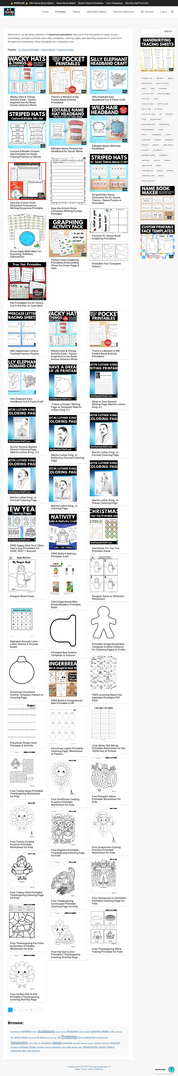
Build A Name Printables (90, 3)
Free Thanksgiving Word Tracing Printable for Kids (107, 950)
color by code (84, 1032)
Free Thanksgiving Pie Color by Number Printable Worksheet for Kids (27, 946)
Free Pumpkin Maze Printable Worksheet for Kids (106, 799)
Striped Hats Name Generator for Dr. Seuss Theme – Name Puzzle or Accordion (107, 198)
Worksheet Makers (96, 11)
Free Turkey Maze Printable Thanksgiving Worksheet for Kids (26, 793)
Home (45, 11)
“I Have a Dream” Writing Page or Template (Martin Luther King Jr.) (66, 407)
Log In (163, 11)
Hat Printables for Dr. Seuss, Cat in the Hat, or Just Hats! (27, 304)
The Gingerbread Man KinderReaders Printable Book (66, 604)
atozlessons (46, 1031)
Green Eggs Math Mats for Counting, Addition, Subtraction (25, 254)
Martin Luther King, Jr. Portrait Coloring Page (105, 453)
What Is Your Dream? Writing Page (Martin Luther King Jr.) (108, 404)
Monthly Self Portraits (137, 3)
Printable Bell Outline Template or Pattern (64, 654)
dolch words (21, 1037)
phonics (90, 1043)
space (80, 1047)
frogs (80, 1037)
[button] (164, 1069)
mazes (31, 1043)
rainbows (48, 1047)
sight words (72, 1047)
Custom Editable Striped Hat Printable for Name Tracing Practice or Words (25, 154)
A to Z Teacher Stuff (100, 1067)
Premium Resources (123, 11)
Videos (76, 11)
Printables (60, 11)
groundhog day (102, 1037)
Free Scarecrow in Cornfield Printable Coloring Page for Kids (109, 901)
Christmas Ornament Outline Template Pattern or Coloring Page (27, 695)
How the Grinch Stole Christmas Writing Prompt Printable (66, 211)
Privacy (84, 1069)
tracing (102, 1047)
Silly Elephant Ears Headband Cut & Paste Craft (108, 98)
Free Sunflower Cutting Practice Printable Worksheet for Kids (65, 802)
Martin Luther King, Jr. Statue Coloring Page (105, 501)
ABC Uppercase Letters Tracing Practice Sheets (24, 352)
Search (168, 31)
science (56, 1047)
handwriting (19, 1042)
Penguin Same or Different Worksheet (108, 597)
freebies (69, 1036)
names (57, 1042)
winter (161, 175)
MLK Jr (37, 1043)
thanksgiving (90, 1046)
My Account (147, 11)
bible (152, 88)
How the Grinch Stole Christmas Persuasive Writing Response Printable (26, 205)
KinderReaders (148, 129)
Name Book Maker (66, 3)
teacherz (72, 1067)
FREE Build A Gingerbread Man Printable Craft (66, 702)
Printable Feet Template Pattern (106, 265)
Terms (90, 1069)
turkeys (110, 1047)
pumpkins (40, 1047)
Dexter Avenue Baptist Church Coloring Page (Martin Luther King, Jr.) (24, 449)
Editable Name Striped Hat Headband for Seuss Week (67, 150)
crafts (112, 1031)
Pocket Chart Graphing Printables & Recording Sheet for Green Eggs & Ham (65, 263)
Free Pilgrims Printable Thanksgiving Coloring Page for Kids (68, 853)
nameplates (46, 1043)
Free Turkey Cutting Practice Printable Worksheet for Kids (22, 844)
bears (144, 88)
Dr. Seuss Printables (28, 49)
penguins (84, 1043)
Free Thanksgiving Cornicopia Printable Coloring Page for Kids (64, 903)
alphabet (26, 1031)
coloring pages (99, 1031)
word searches (33, 1051)
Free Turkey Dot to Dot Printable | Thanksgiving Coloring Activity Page (24, 997)
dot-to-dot (32, 1038)
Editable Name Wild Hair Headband (106, 147)
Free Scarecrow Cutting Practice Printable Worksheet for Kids (106, 850)
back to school (60, 1032)
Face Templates (114, 3)
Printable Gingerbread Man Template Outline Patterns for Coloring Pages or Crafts (108, 647)
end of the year (51, 1038)
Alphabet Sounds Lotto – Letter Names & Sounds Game (24, 644)
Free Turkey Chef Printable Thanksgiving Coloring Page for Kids (27, 895)
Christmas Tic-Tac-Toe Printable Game (105, 549)
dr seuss (41, 1037)
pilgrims (97, 1043)
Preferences (98, 1069)
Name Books (48, 49)
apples (34, 1032)
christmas (72, 1031)
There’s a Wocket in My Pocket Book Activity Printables (65, 99)
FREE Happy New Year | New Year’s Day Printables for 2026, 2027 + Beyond (27, 548)
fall (59, 1037)
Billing (77, 1069)
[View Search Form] (172, 11)
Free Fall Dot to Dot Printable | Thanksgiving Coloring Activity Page (65, 954)
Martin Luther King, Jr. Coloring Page (64, 507)
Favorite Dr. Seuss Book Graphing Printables (106, 237)
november (68, 1043)
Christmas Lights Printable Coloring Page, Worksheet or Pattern (67, 751)
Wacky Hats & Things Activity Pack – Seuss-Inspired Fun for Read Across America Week (23, 101)
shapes (63, 1047)
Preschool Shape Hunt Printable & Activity (23, 744)
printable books (27, 1047)
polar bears (105, 1043)
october (76, 1043)
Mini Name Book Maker (41, 3)
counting (145, 99)
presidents (15, 1047)
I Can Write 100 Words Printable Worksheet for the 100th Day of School (108, 748)
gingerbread (89, 1037)
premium (115, 1042)
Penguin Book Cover (22, 596)
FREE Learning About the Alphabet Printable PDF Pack (107, 697)
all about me (16, 1032)
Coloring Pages (66, 49)
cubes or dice (148, 104)
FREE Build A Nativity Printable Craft (63, 555)
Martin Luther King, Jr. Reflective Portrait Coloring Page (67, 458)
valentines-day (18, 1050)
